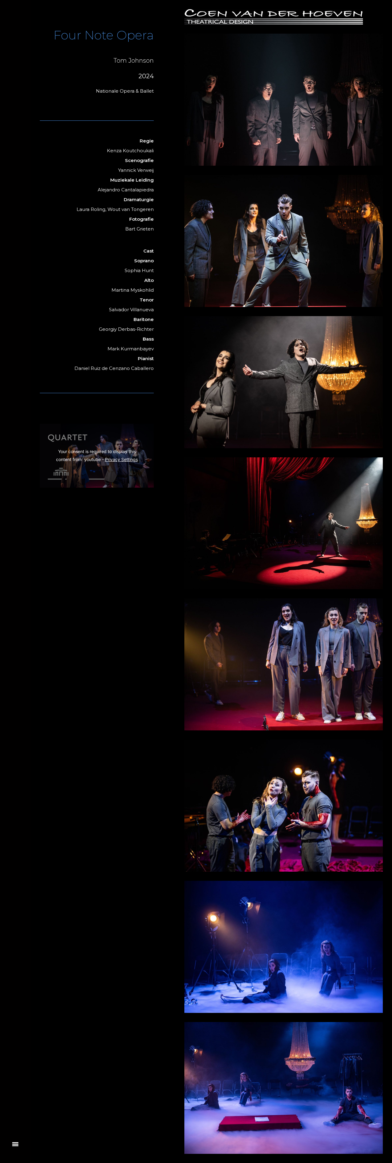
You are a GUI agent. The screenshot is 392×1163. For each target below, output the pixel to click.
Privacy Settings (121, 459)
